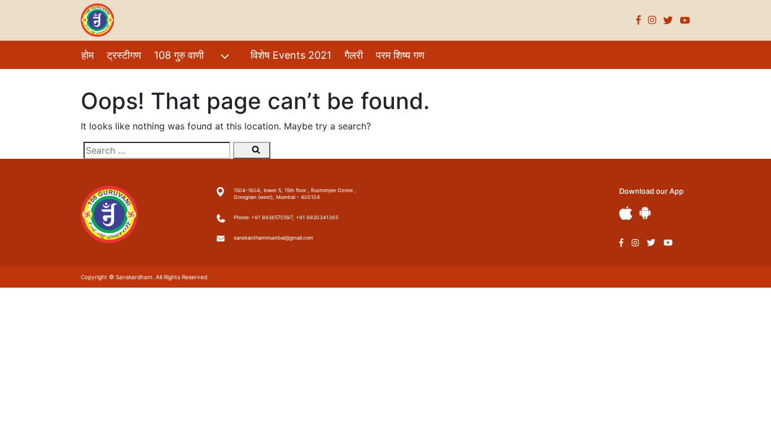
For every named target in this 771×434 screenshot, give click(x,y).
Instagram (652, 20)
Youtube (685, 20)
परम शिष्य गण (400, 55)
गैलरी (353, 55)
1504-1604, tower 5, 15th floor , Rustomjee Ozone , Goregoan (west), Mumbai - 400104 (295, 193)
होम (87, 55)
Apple (626, 213)
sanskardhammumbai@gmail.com (273, 238)
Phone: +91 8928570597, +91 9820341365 (286, 217)
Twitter (668, 20)
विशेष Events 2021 (291, 55)
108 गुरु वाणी (179, 55)
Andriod (645, 212)
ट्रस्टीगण (124, 55)
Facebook (638, 20)
